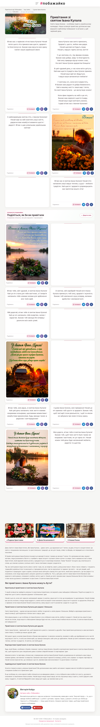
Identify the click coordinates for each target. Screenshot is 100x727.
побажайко (52, 3)
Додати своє (86, 215)
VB (41, 109)
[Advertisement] (27, 193)
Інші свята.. (27, 9)
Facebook (27, 707)
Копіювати (32, 109)
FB (45, 109)
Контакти (58, 721)
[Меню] (37, 3)
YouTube (39, 707)
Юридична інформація (46, 721)
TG (38, 109)
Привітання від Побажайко (13, 9)
